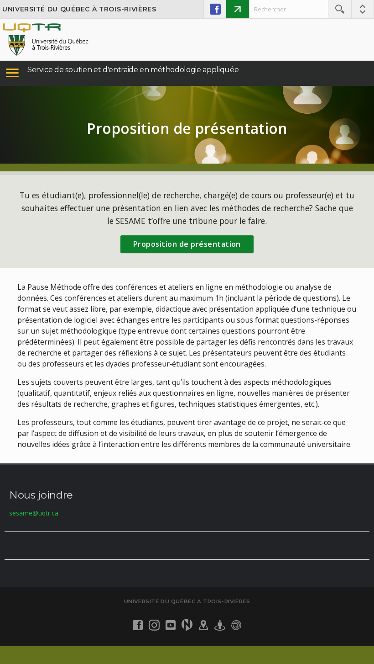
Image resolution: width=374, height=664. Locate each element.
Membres (237, 9)
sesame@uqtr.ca (33, 513)
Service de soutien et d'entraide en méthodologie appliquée (133, 69)
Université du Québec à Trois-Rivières (79, 9)
